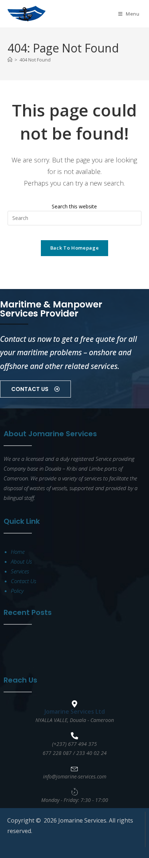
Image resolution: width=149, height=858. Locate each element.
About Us (21, 561)
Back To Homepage (74, 248)
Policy (17, 590)
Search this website (74, 206)
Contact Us (23, 581)
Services (20, 571)
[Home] (10, 59)
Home (18, 551)
